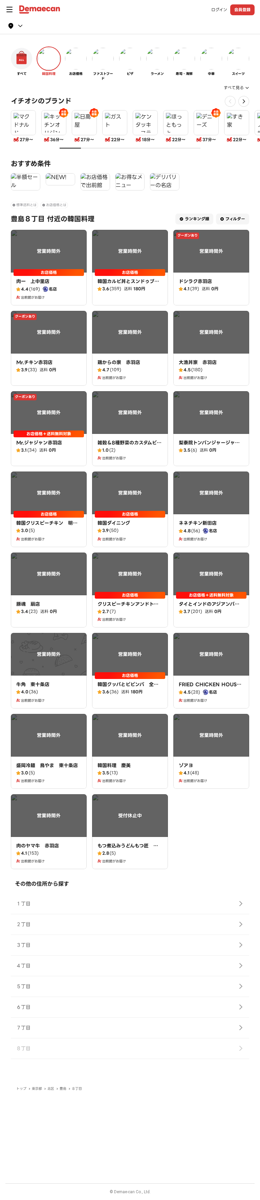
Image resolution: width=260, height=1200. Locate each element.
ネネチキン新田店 (198, 523)
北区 (50, 1089)
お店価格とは (56, 205)
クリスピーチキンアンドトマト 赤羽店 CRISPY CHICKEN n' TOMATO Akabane (129, 614)
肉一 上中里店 (32, 281)
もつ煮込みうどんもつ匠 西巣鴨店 (128, 849)
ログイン (219, 10)
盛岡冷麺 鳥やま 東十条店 (47, 765)
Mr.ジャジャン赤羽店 (39, 442)
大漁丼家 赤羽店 (198, 362)
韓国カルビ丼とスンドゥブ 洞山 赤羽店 (128, 285)
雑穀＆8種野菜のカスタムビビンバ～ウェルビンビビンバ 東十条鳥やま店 (129, 449)
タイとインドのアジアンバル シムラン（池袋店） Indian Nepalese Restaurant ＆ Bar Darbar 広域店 (213, 614)
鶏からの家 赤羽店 (119, 362)
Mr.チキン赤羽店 (34, 362)
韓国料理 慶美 (114, 765)
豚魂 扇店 (28, 604)
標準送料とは (26, 205)
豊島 (63, 1089)
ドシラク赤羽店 (195, 281)
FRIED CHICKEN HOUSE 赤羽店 (209, 688)
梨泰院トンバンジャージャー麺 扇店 (209, 446)
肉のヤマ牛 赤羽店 (37, 845)
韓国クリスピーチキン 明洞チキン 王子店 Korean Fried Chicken (48, 529)
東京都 (37, 1089)
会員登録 (242, 9)
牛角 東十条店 (32, 684)
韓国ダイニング (114, 523)
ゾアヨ (186, 765)
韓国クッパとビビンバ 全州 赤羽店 (130, 688)
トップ (21, 1089)
